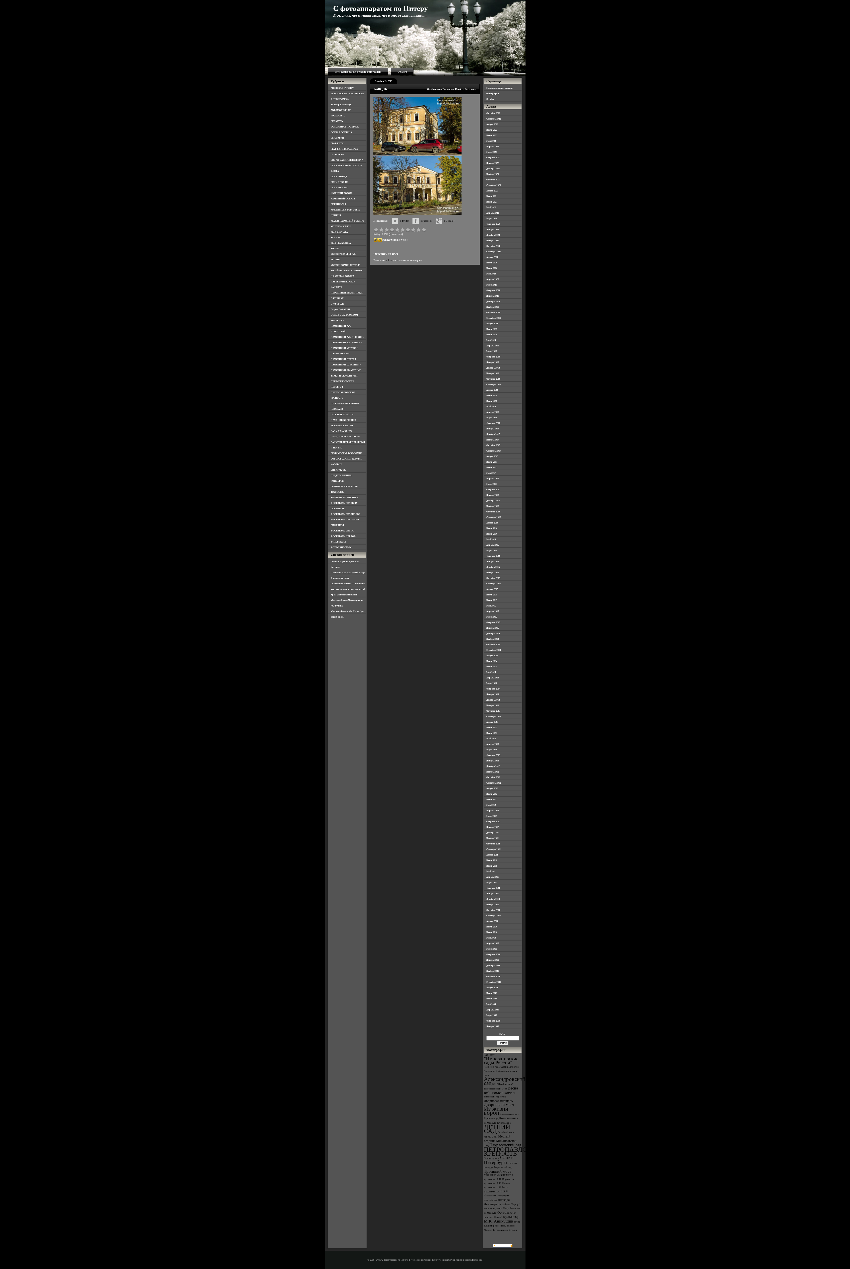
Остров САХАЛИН (340, 309)
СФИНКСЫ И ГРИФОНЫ (344, 486)
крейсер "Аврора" (511, 1204)
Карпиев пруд (491, 1118)
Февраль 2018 (493, 423)
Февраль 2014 (493, 689)
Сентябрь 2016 (493, 517)
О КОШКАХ (337, 298)
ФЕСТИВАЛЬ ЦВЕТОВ (343, 536)
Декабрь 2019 (493, 301)
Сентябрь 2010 (493, 915)
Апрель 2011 (492, 877)
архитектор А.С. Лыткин (497, 1183)
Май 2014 (491, 672)
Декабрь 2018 (493, 368)
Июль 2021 (491, 196)
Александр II (491, 1071)
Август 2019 (492, 323)
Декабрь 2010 (493, 899)
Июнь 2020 (491, 268)
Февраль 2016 (493, 556)
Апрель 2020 (492, 279)
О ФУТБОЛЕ (337, 304)
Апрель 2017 (492, 478)
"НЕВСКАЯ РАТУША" (343, 88)
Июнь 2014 (491, 666)
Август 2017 (492, 456)
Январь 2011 (492, 893)
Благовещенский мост (495, 1088)
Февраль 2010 (493, 954)
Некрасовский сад (505, 1145)
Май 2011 (491, 871)
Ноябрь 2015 (492, 572)
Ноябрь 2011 (492, 838)
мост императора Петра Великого (502, 1208)
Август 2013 (492, 722)
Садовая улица (491, 1158)
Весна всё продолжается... (501, 1090)
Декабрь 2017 (493, 434)
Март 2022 (491, 152)
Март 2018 (491, 417)
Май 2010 (491, 938)
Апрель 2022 (492, 146)
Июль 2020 (491, 262)
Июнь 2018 (491, 401)
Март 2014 (491, 683)
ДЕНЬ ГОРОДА (339, 176)
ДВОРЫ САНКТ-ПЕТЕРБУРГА (347, 160)
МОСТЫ (335, 237)
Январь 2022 (492, 163)
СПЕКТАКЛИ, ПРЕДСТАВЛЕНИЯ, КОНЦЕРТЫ (341, 475)
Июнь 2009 (491, 998)
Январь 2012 (492, 827)
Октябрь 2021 (493, 179)
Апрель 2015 (492, 611)
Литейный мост (506, 1132)
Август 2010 (492, 921)
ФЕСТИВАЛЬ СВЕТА (342, 530)
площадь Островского (500, 1212)
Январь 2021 (492, 229)
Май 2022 (491, 141)
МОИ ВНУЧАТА (339, 232)
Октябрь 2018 (493, 379)
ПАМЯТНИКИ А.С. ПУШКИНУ (347, 337)
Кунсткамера (504, 1123)
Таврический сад (503, 1167)
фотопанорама (500, 1230)
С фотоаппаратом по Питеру (380, 8)
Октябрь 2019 (493, 312)
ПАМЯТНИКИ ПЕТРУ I (343, 359)
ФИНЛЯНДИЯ (338, 542)
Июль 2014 (491, 661)
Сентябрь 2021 (493, 185)
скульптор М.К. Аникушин (502, 1218)
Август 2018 (492, 390)
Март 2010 (491, 949)
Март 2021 (491, 218)
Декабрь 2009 (493, 965)
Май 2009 (491, 1004)
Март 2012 (491, 816)
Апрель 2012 (492, 810)
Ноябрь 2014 (492, 639)
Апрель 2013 (492, 744)
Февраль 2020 (493, 290)
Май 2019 (491, 340)
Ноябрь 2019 (492, 307)
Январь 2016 (492, 561)
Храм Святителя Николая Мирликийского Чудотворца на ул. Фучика (347, 600)
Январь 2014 (492, 694)
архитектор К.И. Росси (496, 1187)
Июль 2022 (491, 130)
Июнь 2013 (491, 733)
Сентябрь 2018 (493, 384)
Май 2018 (491, 406)
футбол (513, 1230)
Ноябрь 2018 (492, 373)
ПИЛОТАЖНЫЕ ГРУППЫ (345, 403)
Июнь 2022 (491, 135)
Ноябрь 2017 (492, 439)
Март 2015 (491, 617)
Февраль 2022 (493, 157)
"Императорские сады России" (501, 1060)
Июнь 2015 (491, 600)
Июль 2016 (491, 528)
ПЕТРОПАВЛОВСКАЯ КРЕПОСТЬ (516, 1151)
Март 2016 (491, 550)
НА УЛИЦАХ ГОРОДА (342, 276)
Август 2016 (492, 523)
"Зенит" (489, 1055)
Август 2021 (492, 190)
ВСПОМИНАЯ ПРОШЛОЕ (345, 127)
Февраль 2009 (493, 1021)
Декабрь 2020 (493, 235)
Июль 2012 (491, 794)
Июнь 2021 (491, 202)
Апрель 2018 (492, 412)
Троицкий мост (497, 1171)
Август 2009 (492, 987)
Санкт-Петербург (499, 1160)
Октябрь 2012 (493, 777)
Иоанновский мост (510, 1114)
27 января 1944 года (341, 104)
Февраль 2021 (493, 224)
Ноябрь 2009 (492, 971)
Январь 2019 (492, 362)
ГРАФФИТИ (337, 143)
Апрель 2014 (492, 677)
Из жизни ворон (496, 1110)
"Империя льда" (492, 1067)
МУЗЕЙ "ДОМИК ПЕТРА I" (345, 265)
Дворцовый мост (499, 1104)
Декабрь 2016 (493, 500)
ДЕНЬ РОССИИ (339, 187)
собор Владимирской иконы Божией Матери (502, 1226)
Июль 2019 (491, 329)
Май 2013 (491, 738)
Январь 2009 (492, 1026)
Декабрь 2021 (493, 168)
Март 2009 (491, 1015)
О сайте (402, 71)
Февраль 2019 (493, 356)
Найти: (502, 1034)
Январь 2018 (492, 428)
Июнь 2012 (491, 799)
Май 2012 (491, 805)
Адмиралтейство (510, 1067)
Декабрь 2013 (493, 700)
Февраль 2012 (493, 821)
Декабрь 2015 (493, 567)
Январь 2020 (492, 296)
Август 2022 (492, 124)
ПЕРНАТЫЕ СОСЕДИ (342, 381)
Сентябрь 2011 (493, 849)
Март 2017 (491, 484)
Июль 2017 (491, 462)
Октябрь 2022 (493, 113)
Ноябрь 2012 (492, 772)
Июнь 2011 (491, 866)
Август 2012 (492, 788)
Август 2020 (492, 257)
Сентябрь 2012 (493, 783)
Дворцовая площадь (498, 1101)
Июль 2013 (491, 727)
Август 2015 (492, 589)
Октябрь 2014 (493, 644)
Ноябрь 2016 (492, 506)
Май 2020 (491, 273)
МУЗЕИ (335, 248)
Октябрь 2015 (493, 578)
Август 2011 (492, 855)
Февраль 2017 (493, 489)
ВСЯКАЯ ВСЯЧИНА (341, 132)
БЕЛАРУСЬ (337, 121)
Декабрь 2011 (493, 832)
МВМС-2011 (491, 1137)
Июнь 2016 (491, 534)
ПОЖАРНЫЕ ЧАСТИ (342, 414)
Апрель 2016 (492, 545)
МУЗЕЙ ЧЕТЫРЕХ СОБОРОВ (347, 270)
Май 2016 (491, 539)
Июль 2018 (491, 395)
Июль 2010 (491, 926)
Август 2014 (492, 655)
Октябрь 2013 (493, 711)
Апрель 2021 (492, 213)
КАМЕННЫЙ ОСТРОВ (343, 198)
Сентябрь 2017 (493, 451)
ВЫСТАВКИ (337, 138)
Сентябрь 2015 (493, 583)
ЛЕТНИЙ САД (338, 204)
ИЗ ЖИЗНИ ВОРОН (341, 193)
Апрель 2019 (492, 345)
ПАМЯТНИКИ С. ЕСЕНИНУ (346, 364)
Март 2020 (491, 285)
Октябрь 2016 (493, 511)
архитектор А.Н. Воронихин (499, 1179)
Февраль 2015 (493, 622)
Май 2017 (491, 473)
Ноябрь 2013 (492, 705)
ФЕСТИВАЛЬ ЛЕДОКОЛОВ (345, 514)
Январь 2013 (492, 760)
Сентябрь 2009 (493, 982)
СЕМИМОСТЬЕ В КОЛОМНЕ (346, 453)
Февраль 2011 (493, 888)
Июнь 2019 (491, 334)
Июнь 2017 (491, 467)
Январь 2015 (492, 628)
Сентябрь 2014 (493, 650)
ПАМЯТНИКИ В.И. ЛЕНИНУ (346, 342)
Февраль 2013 (493, 755)
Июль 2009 (491, 993)
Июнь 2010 (491, 932)
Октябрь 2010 (493, 910)
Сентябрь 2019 (493, 318)
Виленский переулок (495, 1096)
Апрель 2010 (492, 943)
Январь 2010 (492, 960)
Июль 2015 (491, 594)
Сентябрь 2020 (493, 251)
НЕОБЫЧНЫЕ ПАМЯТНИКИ (347, 293)
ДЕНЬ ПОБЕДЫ (339, 182)
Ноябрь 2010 (492, 904)
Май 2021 (491, 207)
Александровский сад (504, 1081)
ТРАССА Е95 (337, 492)
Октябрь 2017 (493, 445)
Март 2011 (491, 882)
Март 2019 (491, 351)
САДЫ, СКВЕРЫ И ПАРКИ (345, 436)
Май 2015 (491, 606)
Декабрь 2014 (493, 633)
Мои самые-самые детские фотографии (358, 71)
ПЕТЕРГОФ (337, 387)
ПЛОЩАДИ (337, 409)
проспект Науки (492, 1217)
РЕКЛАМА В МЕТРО (342, 425)
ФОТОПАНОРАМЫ (341, 547)
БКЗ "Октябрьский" (502, 1084)
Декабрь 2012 (493, 766)
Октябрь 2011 (493, 843)
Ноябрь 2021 (492, 174)
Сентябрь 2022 (493, 119)
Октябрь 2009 (493, 976)
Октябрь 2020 (493, 246)
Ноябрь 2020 (492, 240)
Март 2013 (491, 749)
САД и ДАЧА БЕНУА (341, 431)
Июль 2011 (491, 860)
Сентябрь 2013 (493, 716)
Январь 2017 (492, 495)
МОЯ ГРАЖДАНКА (341, 243)
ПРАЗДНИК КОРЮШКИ (343, 420)
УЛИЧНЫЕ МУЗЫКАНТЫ (345, 497)
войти (389, 260)
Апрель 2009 (492, 1009)
